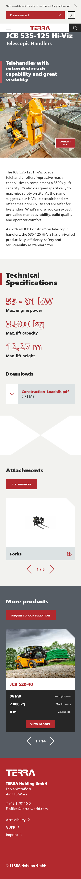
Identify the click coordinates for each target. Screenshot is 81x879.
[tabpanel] (40, 529)
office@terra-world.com (28, 808)
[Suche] (75, 28)
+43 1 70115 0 (20, 803)
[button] (35, 15)
